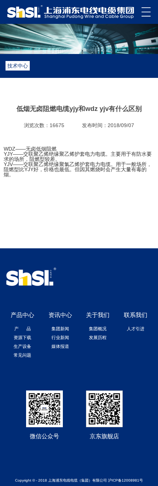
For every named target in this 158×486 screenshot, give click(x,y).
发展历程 (98, 337)
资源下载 (22, 337)
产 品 (22, 328)
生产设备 (22, 346)
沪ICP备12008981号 (125, 480)
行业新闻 (60, 337)
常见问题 (22, 355)
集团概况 (98, 328)
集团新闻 (60, 328)
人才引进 (135, 328)
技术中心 (17, 66)
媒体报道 (60, 346)
